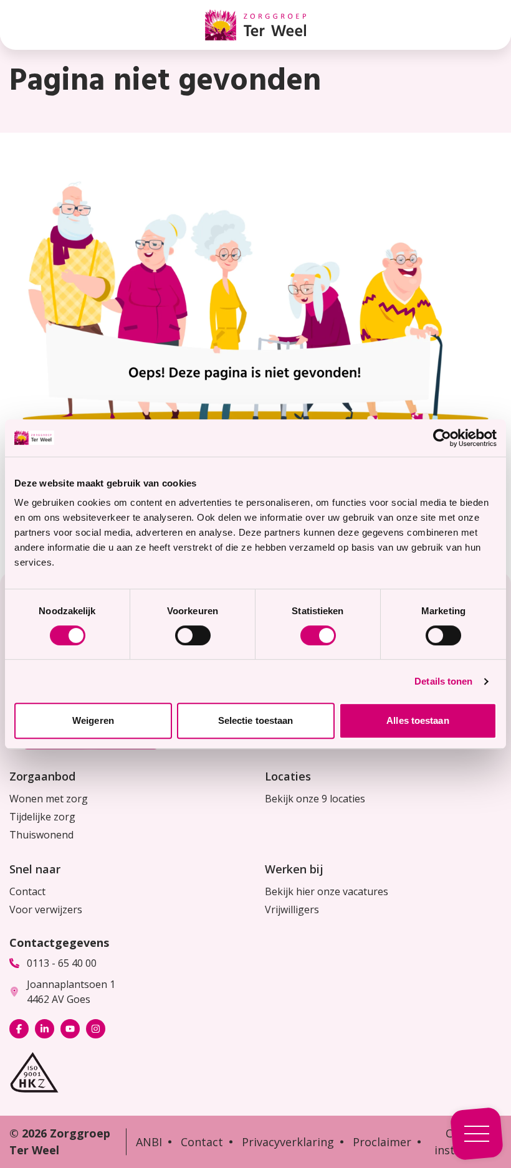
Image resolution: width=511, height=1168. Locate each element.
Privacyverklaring (288, 1141)
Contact (27, 891)
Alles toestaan (417, 720)
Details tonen (443, 681)
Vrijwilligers (292, 909)
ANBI (149, 1141)
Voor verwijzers (45, 909)
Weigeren (93, 720)
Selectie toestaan (256, 720)
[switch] (193, 635)
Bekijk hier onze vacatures (326, 891)
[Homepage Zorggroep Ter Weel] (255, 24)
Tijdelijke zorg (42, 817)
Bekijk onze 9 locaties (315, 798)
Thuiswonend (41, 835)
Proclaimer (382, 1141)
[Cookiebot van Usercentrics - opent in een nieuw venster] (442, 438)
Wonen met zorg (48, 798)
